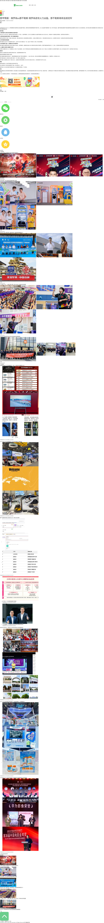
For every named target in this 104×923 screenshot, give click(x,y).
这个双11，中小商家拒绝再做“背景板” (9, 601)
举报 (1, 90)
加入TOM (9, 921)
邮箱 (26, 0)
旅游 (8, 0)
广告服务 (5, 921)
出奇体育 (4, 20)
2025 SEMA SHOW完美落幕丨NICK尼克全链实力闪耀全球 (11, 441)
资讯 (3, 0)
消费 (20, 0)
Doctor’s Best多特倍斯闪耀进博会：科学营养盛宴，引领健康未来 (12, 701)
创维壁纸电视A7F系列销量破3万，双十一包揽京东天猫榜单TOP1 (12, 365)
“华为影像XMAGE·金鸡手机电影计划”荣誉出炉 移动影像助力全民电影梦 (13, 777)
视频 (14, 0)
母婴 (12, 0)
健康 (18, 0)
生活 (10, 0)
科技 (24, 0)
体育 (6, 0)
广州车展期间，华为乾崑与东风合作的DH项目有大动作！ (13, 624)
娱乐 (5, 0)
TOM (1, 439)
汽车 (22, 0)
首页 (1, 0)
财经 (16, 0)
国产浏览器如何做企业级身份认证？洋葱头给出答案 (9, 517)
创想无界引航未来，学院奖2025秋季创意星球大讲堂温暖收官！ (12, 627)
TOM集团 (2, 921)
